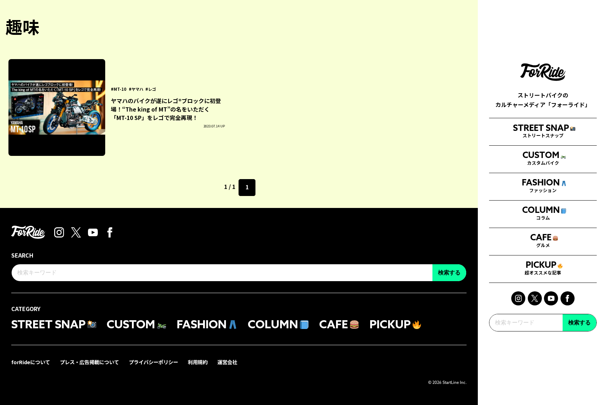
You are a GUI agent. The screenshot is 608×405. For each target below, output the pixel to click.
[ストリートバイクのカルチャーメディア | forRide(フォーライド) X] (535, 298)
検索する (579, 322)
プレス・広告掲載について (89, 362)
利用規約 (198, 362)
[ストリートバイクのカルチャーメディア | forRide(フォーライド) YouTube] (551, 298)
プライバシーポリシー (153, 362)
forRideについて (30, 362)
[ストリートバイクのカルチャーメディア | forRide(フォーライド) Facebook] (567, 298)
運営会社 (227, 362)
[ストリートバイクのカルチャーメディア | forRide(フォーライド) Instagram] (518, 298)
